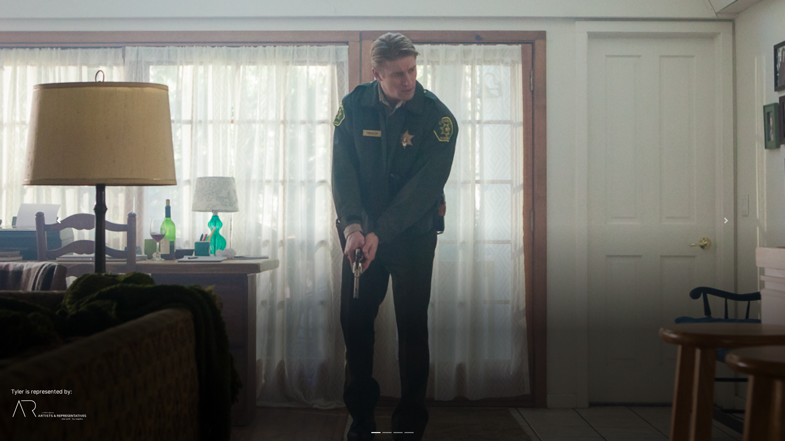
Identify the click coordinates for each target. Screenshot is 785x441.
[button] (59, 220)
